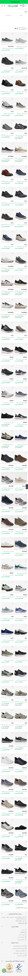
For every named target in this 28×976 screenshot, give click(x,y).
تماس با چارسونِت (20, 955)
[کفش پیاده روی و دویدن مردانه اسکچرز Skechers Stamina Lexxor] (20, 893)
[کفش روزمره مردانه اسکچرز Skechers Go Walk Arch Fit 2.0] (7, 870)
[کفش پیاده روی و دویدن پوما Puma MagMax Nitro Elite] (20, 125)
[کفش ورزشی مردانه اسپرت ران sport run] (20, 672)
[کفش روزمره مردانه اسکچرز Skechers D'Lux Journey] (7, 500)
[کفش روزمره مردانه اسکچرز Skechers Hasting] (20, 781)
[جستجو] (4, 5)
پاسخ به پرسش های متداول (18, 946)
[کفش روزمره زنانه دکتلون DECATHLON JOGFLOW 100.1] (20, 38)
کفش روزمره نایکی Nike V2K (21, 701)
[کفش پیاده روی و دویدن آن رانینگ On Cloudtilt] (20, 304)
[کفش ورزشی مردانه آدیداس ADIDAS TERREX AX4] (7, 587)
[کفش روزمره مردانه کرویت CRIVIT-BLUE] (7, 630)
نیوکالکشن (22, 932)
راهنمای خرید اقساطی (19, 950)
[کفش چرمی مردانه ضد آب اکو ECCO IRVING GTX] (20, 193)
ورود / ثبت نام (21, 934)
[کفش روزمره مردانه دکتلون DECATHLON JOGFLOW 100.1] (7, 38)
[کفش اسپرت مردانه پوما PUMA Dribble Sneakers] (20, 565)
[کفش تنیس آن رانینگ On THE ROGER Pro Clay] (7, 281)
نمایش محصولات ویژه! (15, 1)
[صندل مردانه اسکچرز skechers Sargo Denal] (20, 825)
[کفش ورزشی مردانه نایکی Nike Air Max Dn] (20, 630)
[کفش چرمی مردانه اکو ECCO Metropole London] (7, 171)
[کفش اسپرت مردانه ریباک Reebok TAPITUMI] (7, 392)
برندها (23, 929)
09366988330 (21, 923)
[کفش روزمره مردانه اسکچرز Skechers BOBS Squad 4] (20, 760)
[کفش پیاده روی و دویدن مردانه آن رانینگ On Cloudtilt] (7, 304)
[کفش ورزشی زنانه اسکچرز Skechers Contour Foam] (7, 760)
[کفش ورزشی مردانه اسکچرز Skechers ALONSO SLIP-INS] (7, 781)
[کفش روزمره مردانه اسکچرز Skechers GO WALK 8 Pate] (7, 846)
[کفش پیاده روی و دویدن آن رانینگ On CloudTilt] (7, 148)
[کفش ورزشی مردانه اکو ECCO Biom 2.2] (7, 103)
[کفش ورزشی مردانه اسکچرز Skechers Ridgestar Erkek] (7, 738)
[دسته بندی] (26, 5)
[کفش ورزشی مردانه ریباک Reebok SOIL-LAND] (7, 349)
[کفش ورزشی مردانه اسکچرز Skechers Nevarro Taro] (20, 803)
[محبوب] (21, 5)
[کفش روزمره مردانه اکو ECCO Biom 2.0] (20, 236)
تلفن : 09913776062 (20, 921)
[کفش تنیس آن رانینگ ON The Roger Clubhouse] (7, 258)
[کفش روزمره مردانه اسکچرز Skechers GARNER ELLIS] (7, 803)
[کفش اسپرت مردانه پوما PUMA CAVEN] (7, 543)
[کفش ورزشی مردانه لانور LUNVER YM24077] (20, 652)
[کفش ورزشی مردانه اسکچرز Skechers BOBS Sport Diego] (20, 500)
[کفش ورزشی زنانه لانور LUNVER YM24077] (7, 652)
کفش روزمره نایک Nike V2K (7, 701)
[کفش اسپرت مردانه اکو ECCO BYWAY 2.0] (20, 215)
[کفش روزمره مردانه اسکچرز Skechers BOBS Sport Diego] (7, 478)
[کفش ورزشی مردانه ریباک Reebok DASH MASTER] (7, 371)
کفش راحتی (8, 15)
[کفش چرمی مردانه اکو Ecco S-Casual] (7, 327)
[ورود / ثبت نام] (2, 5)
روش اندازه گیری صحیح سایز (18, 948)
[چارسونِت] (13, 5)
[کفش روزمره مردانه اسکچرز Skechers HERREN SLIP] (20, 457)
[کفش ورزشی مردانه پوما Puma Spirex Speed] (20, 738)
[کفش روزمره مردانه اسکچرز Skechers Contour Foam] (7, 521)
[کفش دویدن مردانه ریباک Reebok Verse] (20, 414)
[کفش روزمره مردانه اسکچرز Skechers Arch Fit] (20, 478)
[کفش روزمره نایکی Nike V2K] (20, 692)
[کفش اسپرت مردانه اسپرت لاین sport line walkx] (7, 672)
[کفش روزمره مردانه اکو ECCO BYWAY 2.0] (7, 60)
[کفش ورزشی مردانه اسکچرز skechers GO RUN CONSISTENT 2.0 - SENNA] (7, 825)
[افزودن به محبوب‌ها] (26, 33)
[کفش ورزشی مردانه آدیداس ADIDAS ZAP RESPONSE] (20, 608)
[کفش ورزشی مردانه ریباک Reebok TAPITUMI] (20, 371)
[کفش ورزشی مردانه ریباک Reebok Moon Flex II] (20, 587)
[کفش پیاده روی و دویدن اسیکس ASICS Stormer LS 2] (7, 414)
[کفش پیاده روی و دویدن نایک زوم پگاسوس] (20, 846)
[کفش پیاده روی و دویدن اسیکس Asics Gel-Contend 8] (20, 436)
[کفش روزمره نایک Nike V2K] (7, 692)
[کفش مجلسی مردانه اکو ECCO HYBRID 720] (20, 82)
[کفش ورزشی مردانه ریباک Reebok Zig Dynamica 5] (7, 565)
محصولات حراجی (20, 937)
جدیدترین (23, 28)
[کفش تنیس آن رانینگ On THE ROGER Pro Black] (20, 281)
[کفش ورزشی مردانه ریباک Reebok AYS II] (20, 349)
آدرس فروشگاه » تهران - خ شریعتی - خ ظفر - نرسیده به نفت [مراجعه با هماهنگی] (14, 918)
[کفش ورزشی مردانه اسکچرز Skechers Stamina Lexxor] (7, 893)
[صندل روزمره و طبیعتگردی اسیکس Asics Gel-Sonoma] (7, 436)
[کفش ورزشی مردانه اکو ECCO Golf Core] (20, 103)
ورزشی (20, 15)
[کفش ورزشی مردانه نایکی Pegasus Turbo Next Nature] (7, 608)
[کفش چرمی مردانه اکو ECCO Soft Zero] (7, 125)
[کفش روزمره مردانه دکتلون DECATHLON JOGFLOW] (20, 60)
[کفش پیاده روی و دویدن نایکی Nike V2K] (20, 715)
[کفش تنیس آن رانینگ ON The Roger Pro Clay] (20, 148)
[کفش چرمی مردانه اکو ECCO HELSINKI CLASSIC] (7, 215)
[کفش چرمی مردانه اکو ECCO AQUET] (7, 82)
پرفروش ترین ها (21, 939)
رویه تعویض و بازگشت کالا (19, 953)
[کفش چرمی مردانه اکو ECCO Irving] (7, 193)
